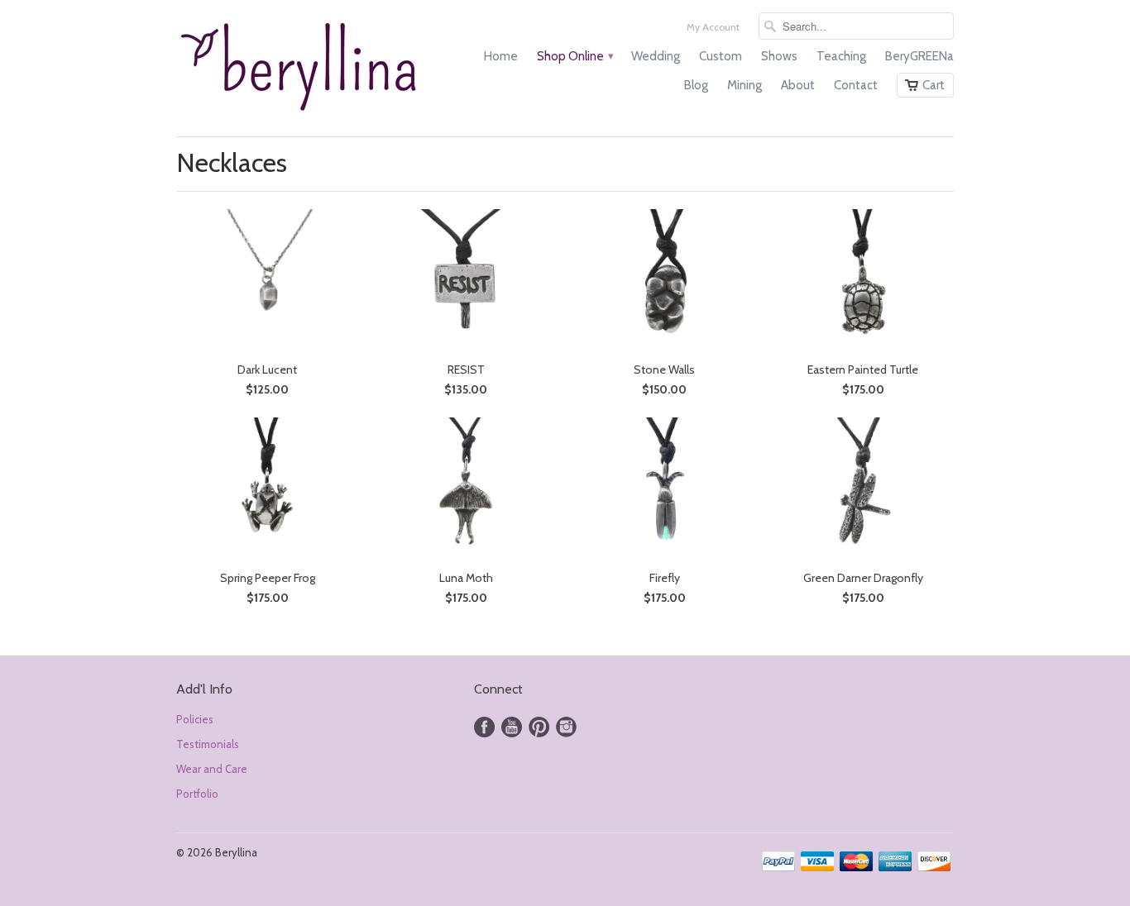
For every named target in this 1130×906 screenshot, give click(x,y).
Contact (856, 85)
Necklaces (231, 162)
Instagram (566, 727)
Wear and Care (211, 768)
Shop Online (574, 56)
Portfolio (197, 793)
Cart (933, 85)
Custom (720, 56)
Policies (194, 719)
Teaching (841, 56)
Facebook (484, 727)
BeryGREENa (919, 56)
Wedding (655, 56)
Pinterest (539, 727)
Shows (779, 56)
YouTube (511, 727)
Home (501, 56)
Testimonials (207, 744)
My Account (713, 27)
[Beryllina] (300, 68)
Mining (744, 85)
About (798, 85)
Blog (696, 85)
